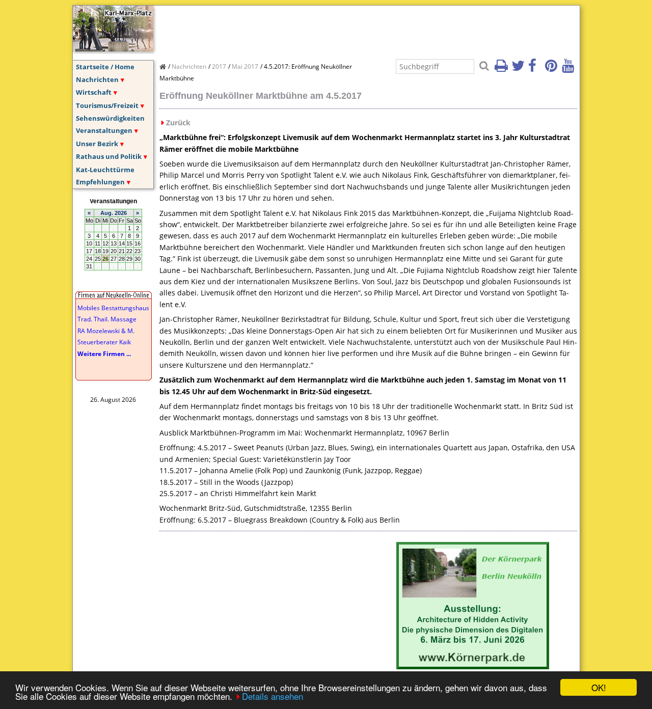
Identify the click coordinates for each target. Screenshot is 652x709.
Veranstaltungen (104, 130)
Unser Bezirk (97, 143)
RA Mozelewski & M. (105, 330)
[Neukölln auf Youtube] (569, 68)
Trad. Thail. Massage (107, 319)
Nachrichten (97, 79)
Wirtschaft (94, 92)
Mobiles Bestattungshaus (113, 308)
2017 (219, 66)
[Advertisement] (344, 28)
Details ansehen (272, 696)
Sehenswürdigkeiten (110, 118)
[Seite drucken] (502, 68)
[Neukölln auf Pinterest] (552, 68)
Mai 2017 (245, 66)
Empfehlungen (100, 181)
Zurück (178, 122)
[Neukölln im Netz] (113, 48)
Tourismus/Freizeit (107, 105)
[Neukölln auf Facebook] (536, 68)
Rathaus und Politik (109, 156)
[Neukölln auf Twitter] (519, 68)
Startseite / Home (105, 66)
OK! (598, 687)
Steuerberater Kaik (104, 342)
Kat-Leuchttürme (105, 169)
